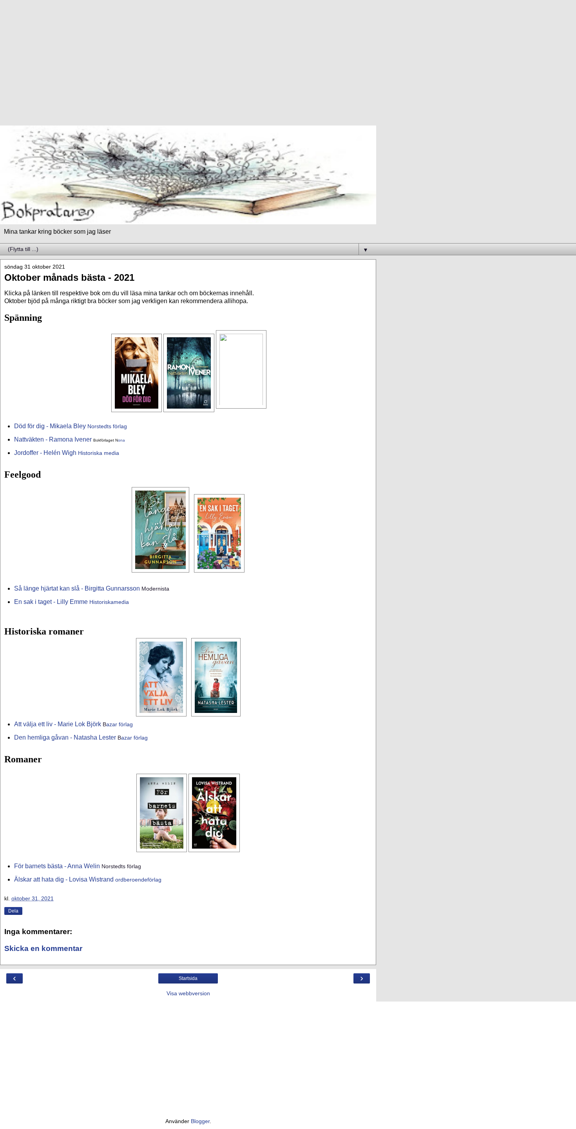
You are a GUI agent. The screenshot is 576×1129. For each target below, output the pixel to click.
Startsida (188, 978)
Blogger (200, 1121)
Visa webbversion (188, 993)
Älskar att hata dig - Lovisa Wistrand (64, 879)
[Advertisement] (188, 67)
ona (121, 440)
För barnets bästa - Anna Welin (57, 866)
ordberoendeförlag (138, 879)
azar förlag (118, 724)
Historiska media (98, 453)
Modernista (155, 588)
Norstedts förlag (107, 426)
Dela (13, 911)
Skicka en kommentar (43, 948)
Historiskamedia (109, 602)
